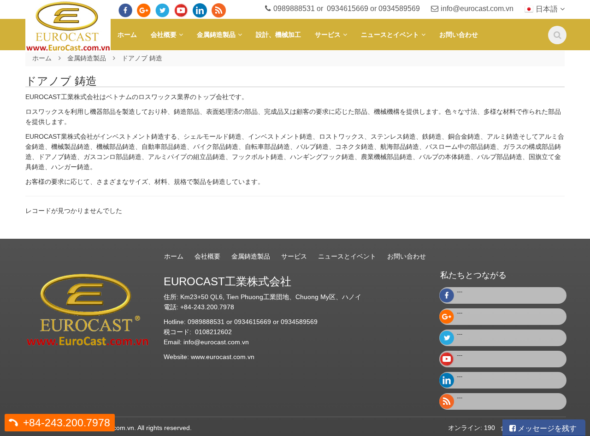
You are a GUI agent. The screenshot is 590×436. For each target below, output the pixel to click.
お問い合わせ (458, 34)
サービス (328, 34)
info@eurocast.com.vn (477, 8)
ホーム (127, 34)
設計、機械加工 (278, 34)
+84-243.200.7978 (66, 423)
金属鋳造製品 (216, 34)
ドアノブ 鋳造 (142, 58)
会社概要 (164, 34)
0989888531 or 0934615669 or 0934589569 (346, 8)
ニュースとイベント (390, 34)
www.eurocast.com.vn (222, 356)
